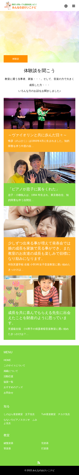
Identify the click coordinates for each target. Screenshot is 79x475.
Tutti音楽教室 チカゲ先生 (55, 414)
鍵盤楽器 (8, 443)
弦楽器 (45, 443)
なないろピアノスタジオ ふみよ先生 (20, 421)
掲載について (11, 371)
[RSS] (39, 462)
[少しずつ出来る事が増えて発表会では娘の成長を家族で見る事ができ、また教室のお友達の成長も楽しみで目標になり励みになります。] (39, 213)
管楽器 (7, 448)
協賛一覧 (8, 381)
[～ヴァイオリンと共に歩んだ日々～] (39, 113)
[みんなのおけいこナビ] (21, 5)
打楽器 (45, 448)
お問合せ (8, 392)
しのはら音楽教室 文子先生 (19, 414)
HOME (7, 360)
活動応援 (8, 376)
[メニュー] (73, 5)
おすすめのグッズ (13, 387)
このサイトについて (14, 365)
